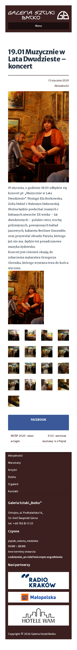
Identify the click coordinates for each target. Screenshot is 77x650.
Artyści (12, 470)
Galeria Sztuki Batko (38, 15)
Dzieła (12, 477)
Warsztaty (14, 462)
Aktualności (61, 85)
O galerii (13, 484)
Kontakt (13, 491)
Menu (38, 25)
